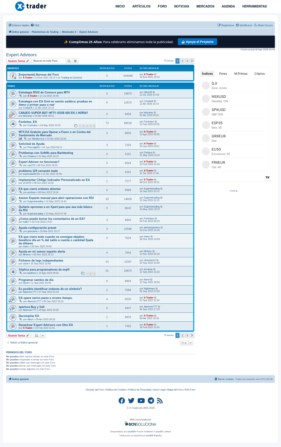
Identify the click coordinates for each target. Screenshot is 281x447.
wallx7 (26, 221)
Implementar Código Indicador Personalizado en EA (54, 180)
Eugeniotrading (152, 188)
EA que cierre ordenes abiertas (40, 189)
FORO (162, 6)
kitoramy (27, 115)
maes (26, 246)
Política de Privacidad (139, 389)
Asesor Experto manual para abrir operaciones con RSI (56, 198)
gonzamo (32, 231)
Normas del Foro (95, 389)
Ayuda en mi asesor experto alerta (42, 251)
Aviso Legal (159, 389)
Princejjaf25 (33, 147)
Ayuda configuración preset (37, 227)
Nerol (26, 283)
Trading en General (71, 77)
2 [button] (182, 61)
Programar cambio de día (36, 280)
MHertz (27, 254)
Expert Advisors (21, 54)
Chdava (31, 156)
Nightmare (149, 288)
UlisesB (148, 92)
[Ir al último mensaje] (155, 74)
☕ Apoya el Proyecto (197, 42)
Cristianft (27, 107)
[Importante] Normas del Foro (39, 74)
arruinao (148, 269)
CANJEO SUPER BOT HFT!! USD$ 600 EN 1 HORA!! (53, 112)
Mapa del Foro (175, 389)
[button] (192, 61)
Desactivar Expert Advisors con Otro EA (46, 325)
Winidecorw (38, 138)
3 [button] (187, 61)
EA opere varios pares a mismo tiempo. (46, 298)
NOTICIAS (181, 6)
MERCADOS (205, 6)
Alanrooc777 (29, 292)
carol (25, 263)
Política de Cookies (116, 389)
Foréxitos (32, 125)
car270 (31, 165)
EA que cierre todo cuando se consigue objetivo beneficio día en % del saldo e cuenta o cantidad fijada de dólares (56, 240)
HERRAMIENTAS (254, 6)
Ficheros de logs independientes (41, 260)
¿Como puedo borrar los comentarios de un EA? (52, 218)
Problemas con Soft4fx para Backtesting (46, 152)
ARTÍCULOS (140, 6)
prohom (31, 192)
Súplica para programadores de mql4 (44, 269)
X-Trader (27, 77)
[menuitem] (35, 25)
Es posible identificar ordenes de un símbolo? (50, 289)
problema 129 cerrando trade (38, 171)
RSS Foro (190, 389)
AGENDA (228, 6)
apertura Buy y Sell (32, 307)
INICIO (120, 6)
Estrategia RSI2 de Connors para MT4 (44, 92)
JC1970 (27, 183)
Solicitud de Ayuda (32, 143)
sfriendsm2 (150, 260)
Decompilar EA (29, 316)
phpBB (131, 431)
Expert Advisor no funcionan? (39, 162)
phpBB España (154, 435)
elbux (30, 319)
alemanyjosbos (152, 227)
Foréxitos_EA (28, 122)
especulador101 (31, 174)
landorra (31, 273)
